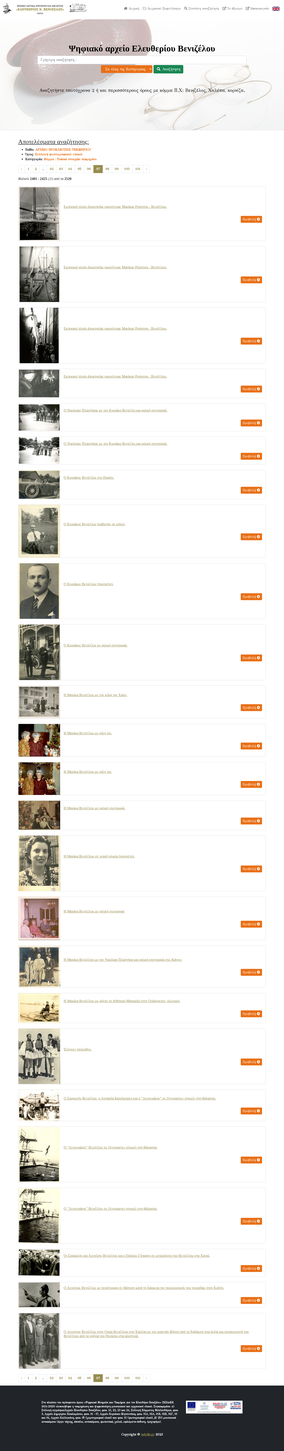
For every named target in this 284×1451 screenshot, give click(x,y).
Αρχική (133, 8)
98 (107, 169)
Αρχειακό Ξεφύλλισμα (163, 8)
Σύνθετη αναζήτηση (203, 8)
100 (127, 169)
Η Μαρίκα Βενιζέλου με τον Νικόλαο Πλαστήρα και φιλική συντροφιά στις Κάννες (123, 960)
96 (89, 169)
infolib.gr (147, 1434)
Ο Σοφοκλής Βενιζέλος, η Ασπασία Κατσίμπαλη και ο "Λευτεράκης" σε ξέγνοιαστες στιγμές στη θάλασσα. (140, 1098)
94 (70, 169)
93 (61, 169)
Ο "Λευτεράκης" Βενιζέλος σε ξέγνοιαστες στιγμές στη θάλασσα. (110, 1147)
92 (51, 169)
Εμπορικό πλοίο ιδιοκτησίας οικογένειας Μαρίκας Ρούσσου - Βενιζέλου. (115, 207)
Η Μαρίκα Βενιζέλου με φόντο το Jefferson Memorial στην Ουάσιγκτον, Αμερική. (122, 1001)
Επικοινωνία (259, 8)
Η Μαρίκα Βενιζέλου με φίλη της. (88, 733)
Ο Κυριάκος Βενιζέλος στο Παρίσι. (89, 477)
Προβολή (250, 219)
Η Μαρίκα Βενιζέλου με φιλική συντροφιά (94, 911)
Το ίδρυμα (234, 8)
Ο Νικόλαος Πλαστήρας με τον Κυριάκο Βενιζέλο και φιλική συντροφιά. (115, 410)
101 (137, 169)
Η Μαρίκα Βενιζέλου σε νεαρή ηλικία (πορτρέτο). (99, 856)
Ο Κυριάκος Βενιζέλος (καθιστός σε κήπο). (94, 524)
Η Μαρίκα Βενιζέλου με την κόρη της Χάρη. (95, 695)
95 (79, 169)
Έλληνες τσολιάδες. (78, 1049)
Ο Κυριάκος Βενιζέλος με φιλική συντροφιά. (95, 645)
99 (117, 169)
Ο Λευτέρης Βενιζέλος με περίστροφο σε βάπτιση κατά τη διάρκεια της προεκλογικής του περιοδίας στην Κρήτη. (144, 1288)
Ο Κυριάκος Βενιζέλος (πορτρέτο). (88, 584)
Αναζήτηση (170, 69)
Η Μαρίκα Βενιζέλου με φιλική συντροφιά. (94, 808)
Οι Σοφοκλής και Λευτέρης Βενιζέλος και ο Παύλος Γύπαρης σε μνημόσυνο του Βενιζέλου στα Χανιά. (137, 1256)
